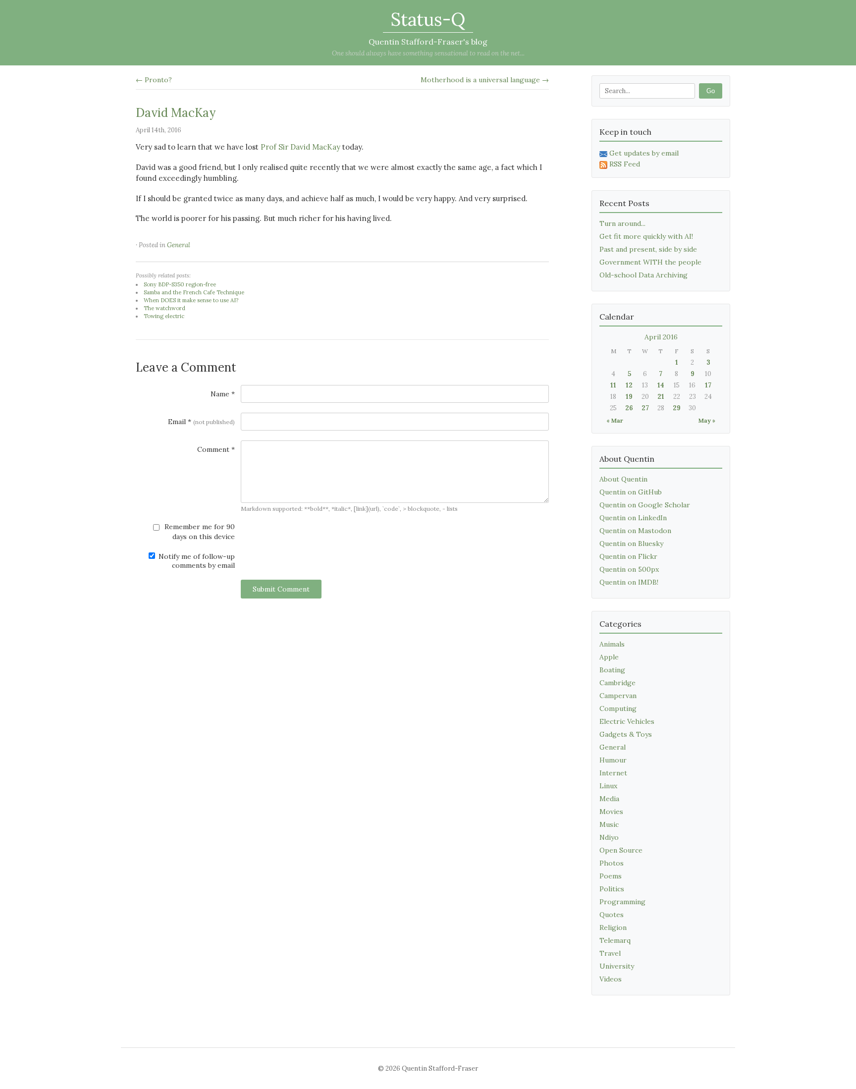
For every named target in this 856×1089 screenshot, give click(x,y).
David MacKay (175, 112)
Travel (610, 953)
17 (708, 385)
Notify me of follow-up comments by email (196, 561)
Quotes (611, 914)
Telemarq (615, 940)
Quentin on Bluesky (631, 543)
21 (660, 396)
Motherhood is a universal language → (485, 79)
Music (609, 824)
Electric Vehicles (626, 721)
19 (629, 396)
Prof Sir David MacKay (300, 147)
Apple (609, 657)
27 (645, 408)
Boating (612, 669)
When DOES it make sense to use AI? (191, 300)
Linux (608, 785)
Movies (611, 811)
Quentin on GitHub (630, 492)
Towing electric (164, 316)
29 (677, 408)
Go (710, 91)
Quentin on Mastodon (635, 530)
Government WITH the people (650, 262)
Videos (610, 979)
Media (609, 798)
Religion (613, 927)
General (178, 245)
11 (613, 385)
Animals (612, 644)
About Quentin (623, 479)
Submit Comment (281, 589)
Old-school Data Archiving (643, 275)
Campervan (618, 695)
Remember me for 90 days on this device (198, 531)
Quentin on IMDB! (628, 582)
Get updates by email (644, 153)
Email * (201, 421)
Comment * (216, 449)
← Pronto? (154, 79)
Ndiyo (609, 837)
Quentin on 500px (629, 569)
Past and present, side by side (648, 249)
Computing (618, 708)
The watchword (164, 308)
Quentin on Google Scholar (644, 504)
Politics (611, 888)
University (616, 966)
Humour (613, 760)
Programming (622, 901)
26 (629, 408)
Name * (223, 393)
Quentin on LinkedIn (633, 517)
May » (706, 420)
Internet (613, 772)
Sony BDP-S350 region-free (180, 284)
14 (660, 385)
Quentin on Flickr (628, 556)
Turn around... (622, 223)
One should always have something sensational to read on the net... (428, 53)
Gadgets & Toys (625, 734)
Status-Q (428, 19)
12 (629, 385)
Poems (610, 875)
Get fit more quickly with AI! (646, 236)
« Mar (614, 420)
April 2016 (661, 336)
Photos (611, 863)
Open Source (620, 850)
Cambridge (617, 682)
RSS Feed (624, 164)
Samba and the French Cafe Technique (194, 292)
